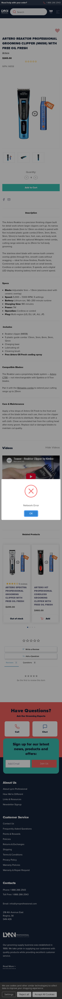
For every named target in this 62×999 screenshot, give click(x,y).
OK (31, 513)
